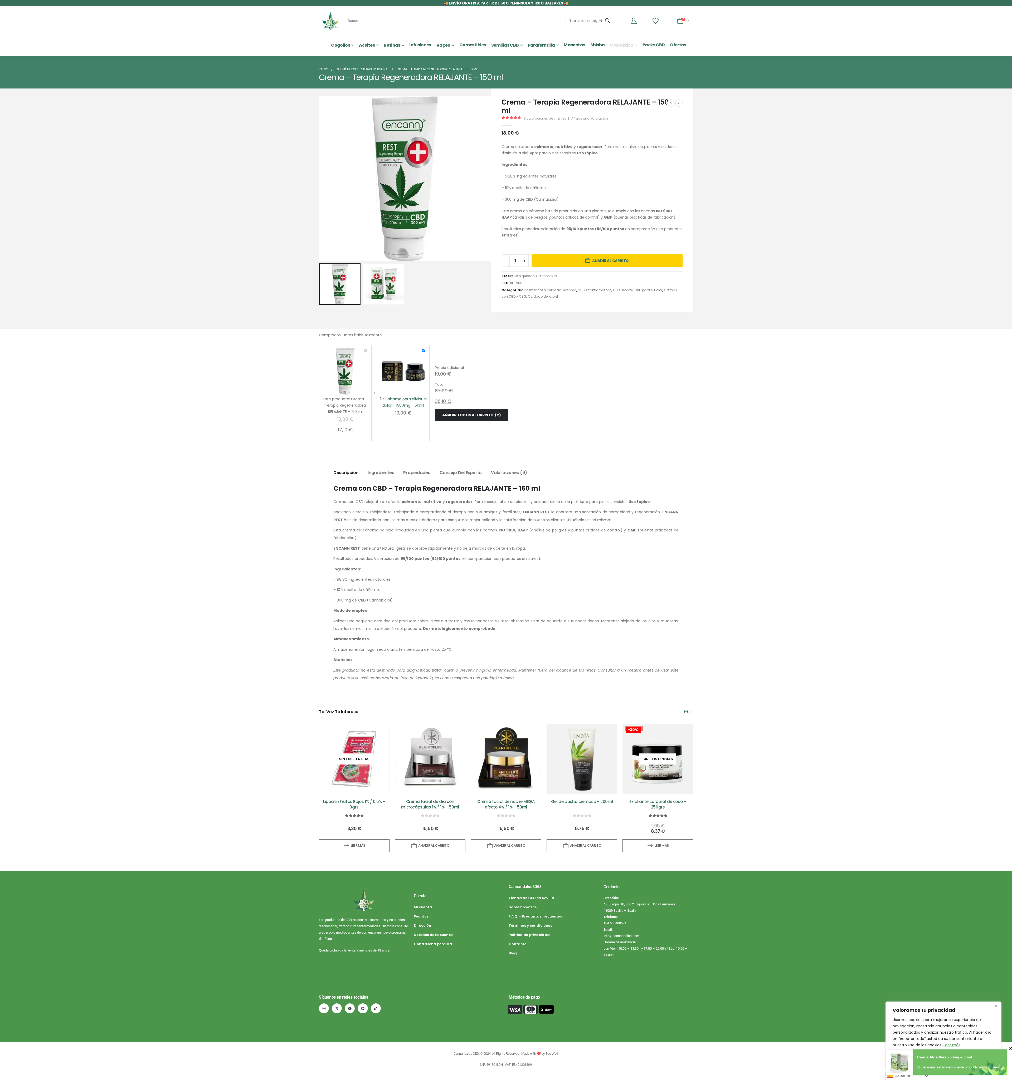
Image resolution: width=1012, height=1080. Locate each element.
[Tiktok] (376, 1008)
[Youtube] (350, 1008)
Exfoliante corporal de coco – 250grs (657, 804)
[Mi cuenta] (634, 21)
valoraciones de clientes (545, 118)
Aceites (367, 45)
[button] (320, 179)
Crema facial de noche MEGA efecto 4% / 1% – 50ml (505, 804)
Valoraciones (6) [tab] (509, 473)
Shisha (597, 45)
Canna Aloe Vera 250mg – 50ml (944, 1057)
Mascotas (574, 45)
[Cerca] (996, 1006)
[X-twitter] (337, 1008)
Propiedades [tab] (416, 473)
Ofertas (678, 45)
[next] (679, 103)
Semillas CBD (505, 45)
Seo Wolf (552, 1054)
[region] (943, 1035)
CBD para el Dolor (648, 290)
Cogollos (340, 45)
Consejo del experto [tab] (461, 473)
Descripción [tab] (345, 473)
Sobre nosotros (523, 907)
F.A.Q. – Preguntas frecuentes (535, 916)
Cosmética (621, 45)
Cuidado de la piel (543, 296)
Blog (513, 953)
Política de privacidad (529, 934)
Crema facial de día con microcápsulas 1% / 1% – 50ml (430, 804)
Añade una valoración (589, 118)
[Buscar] (607, 21)
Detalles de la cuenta (433, 934)
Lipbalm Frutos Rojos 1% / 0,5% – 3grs (354, 804)
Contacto (518, 943)
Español (901, 1075)
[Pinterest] (363, 1008)
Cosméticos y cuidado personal (550, 290)
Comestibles (472, 45)
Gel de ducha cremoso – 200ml (582, 801)
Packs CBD (654, 45)
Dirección (422, 925)
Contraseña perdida (433, 943)
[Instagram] (324, 1008)
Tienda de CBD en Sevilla (531, 897)
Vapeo (443, 45)
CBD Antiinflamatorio (594, 290)
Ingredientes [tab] (381, 473)
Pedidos (421, 916)
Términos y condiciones (530, 925)
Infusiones (420, 45)
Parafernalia (541, 45)
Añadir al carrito (610, 260)
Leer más (951, 1045)
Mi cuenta (423, 907)
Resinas (392, 45)
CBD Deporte (623, 290)
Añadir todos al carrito (470, 415)
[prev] (671, 103)
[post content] (354, 759)
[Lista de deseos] (655, 21)
